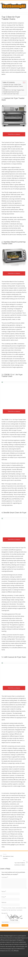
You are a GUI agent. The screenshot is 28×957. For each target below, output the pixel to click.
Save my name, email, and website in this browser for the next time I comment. (14, 909)
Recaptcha (4, 913)
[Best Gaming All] (14, 6)
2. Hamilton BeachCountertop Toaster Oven (12, 87)
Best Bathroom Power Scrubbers (8, 856)
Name (4, 891)
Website (4, 902)
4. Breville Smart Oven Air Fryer (10, 92)
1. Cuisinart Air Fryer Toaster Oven (11, 84)
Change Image (14, 920)
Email (4, 897)
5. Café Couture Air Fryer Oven (10, 94)
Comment (5, 877)
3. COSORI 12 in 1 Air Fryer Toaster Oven (13, 90)
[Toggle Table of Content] (23, 82)
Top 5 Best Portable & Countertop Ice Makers (19, 863)
